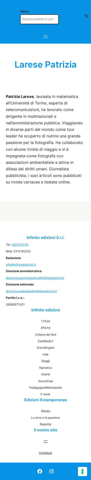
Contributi (45, 453)
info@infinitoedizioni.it (21, 264)
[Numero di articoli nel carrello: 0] (86, 16)
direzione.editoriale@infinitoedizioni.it (31, 291)
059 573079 (19, 244)
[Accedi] (76, 16)
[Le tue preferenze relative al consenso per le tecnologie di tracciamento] (82, 471)
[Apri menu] (46, 37)
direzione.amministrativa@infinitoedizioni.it (35, 278)
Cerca (24, 11)
